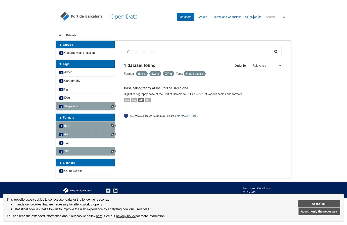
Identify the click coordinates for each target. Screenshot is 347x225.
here (99, 216)
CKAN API (249, 192)
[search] (276, 51)
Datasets (185, 17)
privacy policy (126, 216)
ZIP (141, 99)
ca (246, 17)
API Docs (191, 115)
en (255, 17)
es (251, 17)
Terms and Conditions (227, 17)
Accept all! (319, 204)
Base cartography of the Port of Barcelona (156, 88)
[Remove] (145, 73)
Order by (241, 65)
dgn (127, 99)
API (178, 115)
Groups (202, 17)
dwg (134, 99)
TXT (148, 99)
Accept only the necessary (319, 211)
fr (260, 17)
